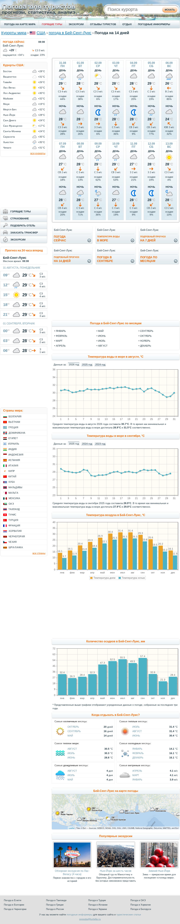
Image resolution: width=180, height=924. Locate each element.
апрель (61, 345)
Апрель (137, 770)
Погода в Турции (97, 900)
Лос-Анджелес (12, 93)
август (103, 345)
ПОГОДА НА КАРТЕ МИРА (20, 24)
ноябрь (145, 340)
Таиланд (14, 509)
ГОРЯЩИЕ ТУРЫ (52, 24)
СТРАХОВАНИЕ (19, 218)
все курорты (37, 153)
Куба (12, 482)
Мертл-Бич (9, 109)
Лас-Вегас (9, 87)
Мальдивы (15, 487)
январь (61, 331)
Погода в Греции (54, 904)
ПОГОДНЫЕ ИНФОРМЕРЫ (154, 24)
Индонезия (15, 454)
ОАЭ (11, 503)
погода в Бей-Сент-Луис (70, 33)
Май (70, 735)
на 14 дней (66, 259)
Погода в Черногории (15, 909)
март (59, 340)
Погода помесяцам (148, 259)
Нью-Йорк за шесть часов (115, 870)
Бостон (7, 71)
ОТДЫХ (127, 24)
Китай (12, 476)
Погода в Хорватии (140, 904)
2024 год (100, 364)
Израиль (13, 443)
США (41, 33)
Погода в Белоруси (140, 909)
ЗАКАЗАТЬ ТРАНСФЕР (24, 232)
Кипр (11, 471)
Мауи (6, 104)
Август (137, 731)
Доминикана (17, 433)
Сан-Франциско (12, 125)
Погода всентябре (105, 259)
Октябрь (73, 726)
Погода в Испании (97, 904)
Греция (13, 427)
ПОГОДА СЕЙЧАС (13, 41)
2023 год (100, 443)
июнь (102, 335)
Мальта (13, 493)
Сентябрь (74, 731)
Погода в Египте (12, 900)
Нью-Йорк (9, 114)
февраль (61, 335)
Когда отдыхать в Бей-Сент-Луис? (116, 714)
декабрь (145, 345)
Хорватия (15, 531)
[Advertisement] (116, 46)
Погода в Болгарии (14, 904)
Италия (13, 465)
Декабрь (137, 757)
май (101, 331)
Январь (137, 748)
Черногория (17, 536)
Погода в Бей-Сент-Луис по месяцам (116, 323)
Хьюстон (8, 142)
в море (108, 238)
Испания (14, 460)
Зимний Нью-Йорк (159, 870)
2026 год (74, 364)
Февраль (138, 753)
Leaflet (72, 828)
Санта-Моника (12, 131)
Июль (136, 726)
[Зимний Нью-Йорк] (159, 867)
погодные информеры (79, 914)
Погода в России (55, 909)
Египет (13, 438)
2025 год (87, 364)
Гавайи (7, 82)
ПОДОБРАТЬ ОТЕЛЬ (22, 225)
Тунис (12, 514)
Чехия (12, 542)
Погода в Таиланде (56, 900)
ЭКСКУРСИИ (76, 24)
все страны (39, 553)
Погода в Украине (97, 909)
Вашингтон (9, 76)
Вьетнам (14, 422)
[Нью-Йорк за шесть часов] (115, 867)
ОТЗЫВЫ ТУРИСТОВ (103, 24)
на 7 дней (153, 238)
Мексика (14, 498)
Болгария (15, 416)
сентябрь (146, 331)
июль (101, 340)
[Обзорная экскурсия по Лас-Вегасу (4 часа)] (72, 867)
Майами (8, 98)
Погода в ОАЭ (138, 900)
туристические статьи (128, 914)
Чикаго (7, 147)
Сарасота (9, 136)
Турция (13, 520)
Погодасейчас (60, 238)
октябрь (146, 335)
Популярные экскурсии (115, 836)
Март (135, 775)
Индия (12, 449)
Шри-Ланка (16, 547)
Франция (14, 525)
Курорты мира (13, 33)
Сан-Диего (9, 120)
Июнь (136, 735)
